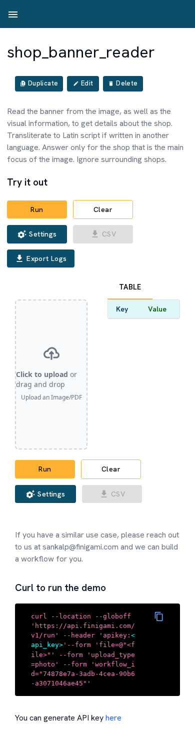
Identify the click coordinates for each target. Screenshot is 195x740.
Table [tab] (130, 287)
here (114, 717)
